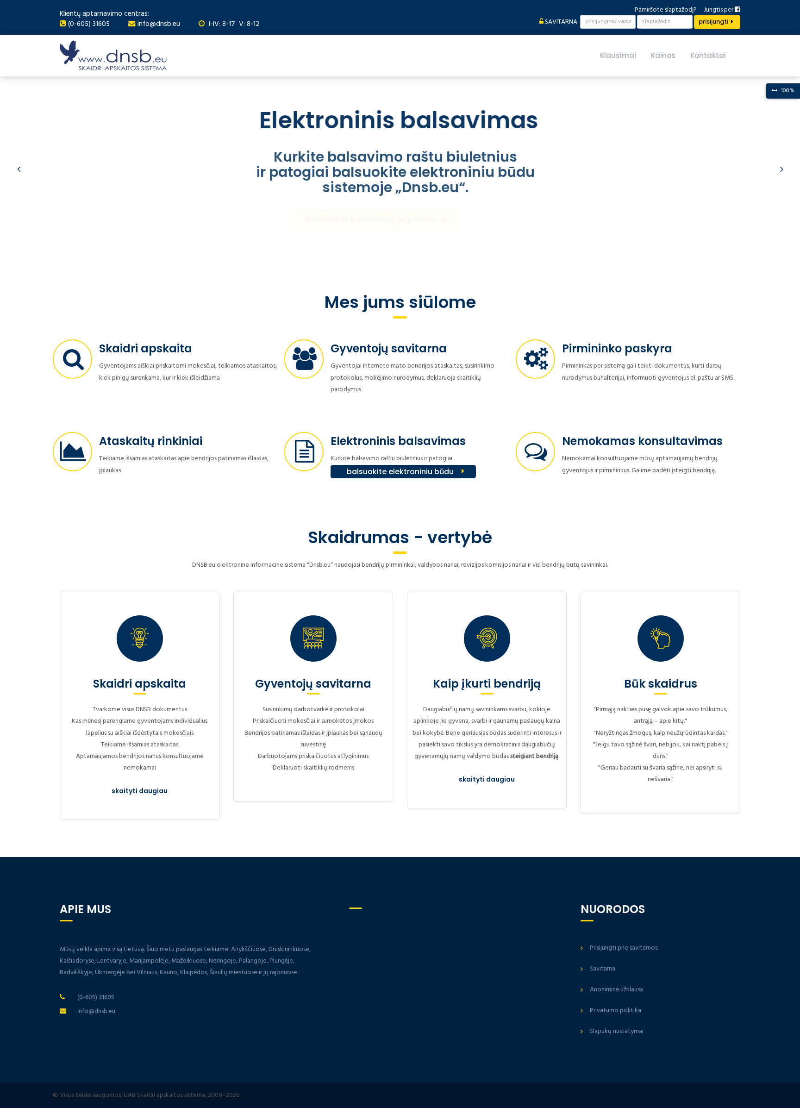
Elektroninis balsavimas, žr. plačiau (390, 219)
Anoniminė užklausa (616, 989)
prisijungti (713, 21)
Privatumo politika (615, 1010)
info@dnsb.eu (159, 24)
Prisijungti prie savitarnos (623, 948)
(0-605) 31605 (89, 24)
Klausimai (618, 55)
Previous (18, 169)
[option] (400, 169)
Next (781, 169)
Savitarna (602, 969)
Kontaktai (708, 55)
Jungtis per (719, 10)
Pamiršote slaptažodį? (666, 10)
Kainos (663, 55)
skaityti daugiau (140, 790)
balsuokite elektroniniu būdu (400, 471)
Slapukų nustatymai (617, 1031)
